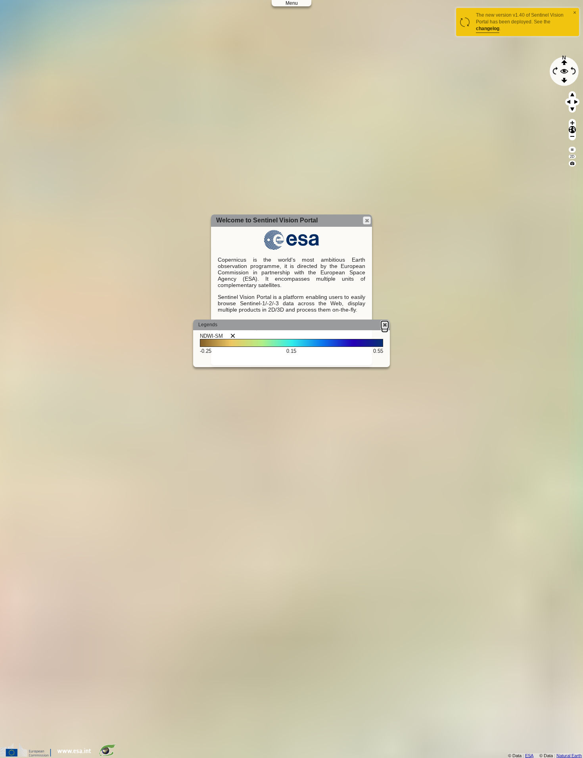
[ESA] (76, 755)
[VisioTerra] (109, 755)
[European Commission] (27, 755)
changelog (487, 28)
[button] (367, 220)
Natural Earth (569, 755)
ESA (529, 755)
